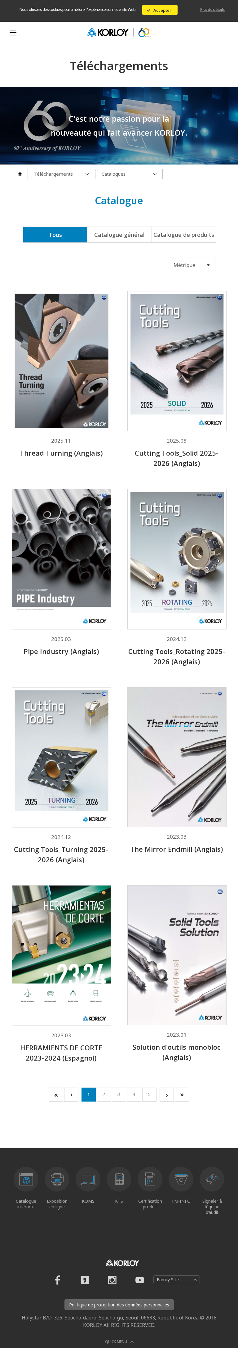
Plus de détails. (212, 9)
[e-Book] (43, 313)
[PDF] (79, 313)
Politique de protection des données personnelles (119, 1305)
